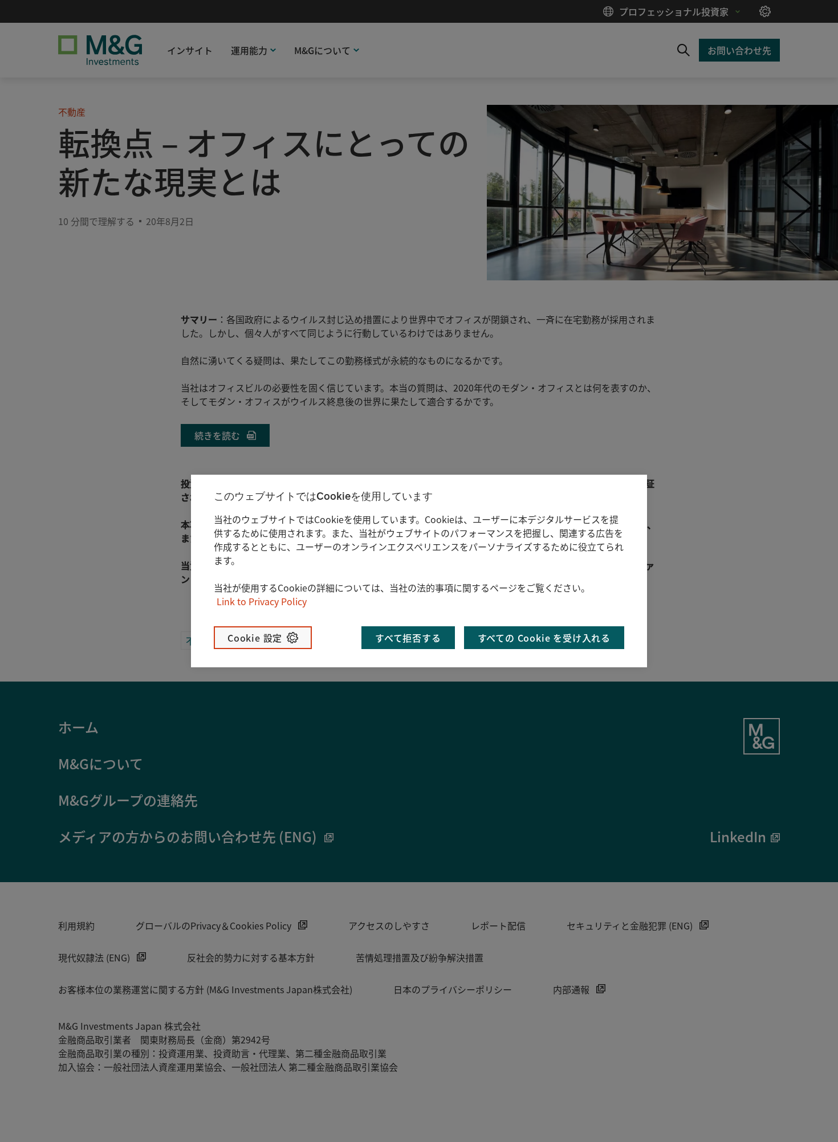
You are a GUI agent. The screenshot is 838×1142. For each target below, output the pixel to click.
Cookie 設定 (254, 638)
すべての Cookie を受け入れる (544, 638)
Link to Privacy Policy (262, 601)
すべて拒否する (408, 638)
